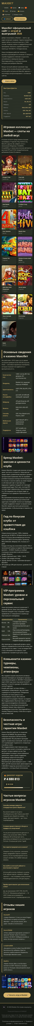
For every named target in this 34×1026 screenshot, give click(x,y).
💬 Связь (22, 8)
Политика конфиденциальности (12, 1021)
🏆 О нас (5, 11)
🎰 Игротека (6, 14)
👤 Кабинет (7, 19)
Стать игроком (20, 19)
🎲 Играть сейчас (9, 81)
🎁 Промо (13, 8)
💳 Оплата (21, 11)
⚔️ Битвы (13, 11)
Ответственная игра (20, 1023)
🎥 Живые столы (17, 14)
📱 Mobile (5, 8)
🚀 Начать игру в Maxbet (17, 995)
